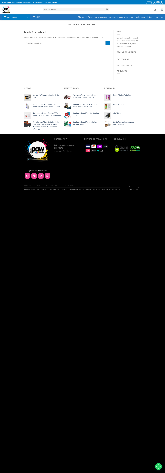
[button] (158, 466)
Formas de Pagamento (33, 186)
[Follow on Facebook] (147, 2)
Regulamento (68, 186)
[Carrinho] (161, 9)
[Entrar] (155, 9)
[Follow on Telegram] (161, 2)
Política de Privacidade (52, 186)
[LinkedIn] (34, 176)
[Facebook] (27, 176)
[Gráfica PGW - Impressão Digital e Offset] (20, 9)
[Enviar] (107, 9)
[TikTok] (41, 176)
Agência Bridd (133, 189)
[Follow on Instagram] (150, 2)
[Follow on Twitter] (154, 2)
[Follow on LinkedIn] (158, 2)
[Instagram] (47, 176)
